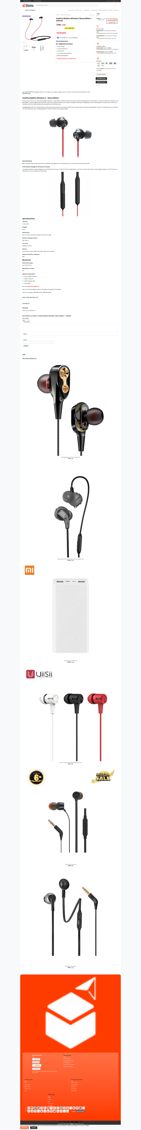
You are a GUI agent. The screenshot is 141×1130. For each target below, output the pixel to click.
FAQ (118, 1)
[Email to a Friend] (104, 85)
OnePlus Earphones (77, 92)
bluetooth (64, 92)
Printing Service (66, 1062)
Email (25, 340)
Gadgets (58, 14)
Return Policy (27, 1086)
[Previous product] (92, 15)
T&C (26, 1082)
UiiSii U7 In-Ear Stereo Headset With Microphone (70, 762)
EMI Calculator (102, 74)
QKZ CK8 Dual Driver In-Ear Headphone (70, 457)
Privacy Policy (28, 1084)
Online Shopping (67, 1058)
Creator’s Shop (78, 10)
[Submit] (97, 5)
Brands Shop (86, 10)
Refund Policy (28, 1088)
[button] (115, 5)
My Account (116, 10)
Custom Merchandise (68, 1060)
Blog (49, 1101)
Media (114, 1)
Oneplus (69, 92)
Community (50, 1103)
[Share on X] (102, 85)
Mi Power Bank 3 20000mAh (70, 660)
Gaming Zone (94, 10)
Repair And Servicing (68, 1066)
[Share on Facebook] (101, 85)
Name (25, 334)
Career (49, 1099)
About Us (109, 1)
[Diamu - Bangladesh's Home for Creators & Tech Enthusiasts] (27, 5)
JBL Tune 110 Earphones (70, 864)
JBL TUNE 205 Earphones (70, 966)
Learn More (113, 38)
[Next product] (90, 15)
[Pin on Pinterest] (106, 85)
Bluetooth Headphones (66, 14)
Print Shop (110, 10)
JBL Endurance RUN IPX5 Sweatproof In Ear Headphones (70, 559)
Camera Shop (71, 10)
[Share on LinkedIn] (107, 85)
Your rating (25, 318)
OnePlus (88, 92)
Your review (27, 321)
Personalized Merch (102, 10)
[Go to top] (138, 1128)
